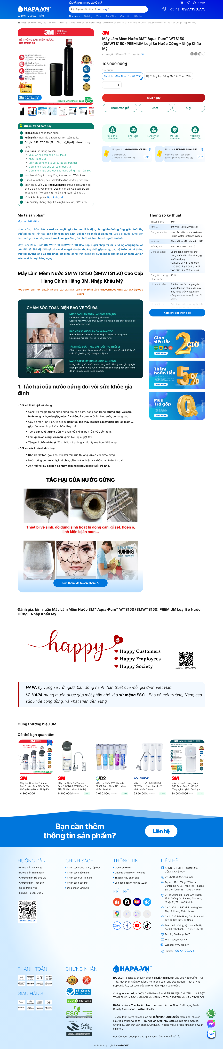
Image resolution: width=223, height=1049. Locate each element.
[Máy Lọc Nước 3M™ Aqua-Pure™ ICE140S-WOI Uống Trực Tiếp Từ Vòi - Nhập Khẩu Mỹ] (73, 757)
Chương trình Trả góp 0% (32, 877)
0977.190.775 (193, 9)
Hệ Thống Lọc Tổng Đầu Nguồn (167, 981)
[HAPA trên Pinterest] (135, 912)
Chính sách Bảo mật (77, 882)
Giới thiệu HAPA (123, 867)
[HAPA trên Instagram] (125, 912)
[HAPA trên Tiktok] (145, 923)
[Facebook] (125, 923)
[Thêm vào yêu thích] (203, 54)
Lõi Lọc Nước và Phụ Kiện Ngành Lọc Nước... (154, 985)
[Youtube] (135, 923)
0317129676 (186, 876)
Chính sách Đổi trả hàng (80, 877)
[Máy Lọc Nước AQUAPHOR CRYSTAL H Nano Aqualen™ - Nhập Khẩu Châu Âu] (149, 757)
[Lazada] (137, 901)
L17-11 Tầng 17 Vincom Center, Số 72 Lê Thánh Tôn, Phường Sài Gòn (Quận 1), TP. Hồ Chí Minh (184, 886)
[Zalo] (115, 923)
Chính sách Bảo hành (78, 872)
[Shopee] (117, 901)
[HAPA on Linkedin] (145, 912)
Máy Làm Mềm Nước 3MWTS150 (122, 76)
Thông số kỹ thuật (165, 215)
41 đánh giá (107, 54)
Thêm (119, 108)
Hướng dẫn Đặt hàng (30, 867)
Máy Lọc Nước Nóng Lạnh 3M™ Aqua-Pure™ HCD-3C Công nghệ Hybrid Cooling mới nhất (187, 786)
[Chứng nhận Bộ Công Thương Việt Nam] (78, 991)
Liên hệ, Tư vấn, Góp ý (31, 892)
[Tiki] (147, 901)
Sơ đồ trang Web (28, 887)
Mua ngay (154, 97)
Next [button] (202, 757)
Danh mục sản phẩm (32, 16)
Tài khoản (200, 2)
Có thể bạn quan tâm (36, 735)
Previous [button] (20, 757)
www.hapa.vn (182, 944)
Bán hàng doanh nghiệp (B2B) (131, 882)
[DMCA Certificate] (78, 1000)
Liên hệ (138, 16)
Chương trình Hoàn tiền (31, 882)
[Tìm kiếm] (73, 9)
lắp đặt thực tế (55, 197)
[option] (36, 769)
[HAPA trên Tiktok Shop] (127, 901)
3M (142, 54)
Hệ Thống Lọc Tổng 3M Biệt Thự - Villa (168, 76)
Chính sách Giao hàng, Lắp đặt (83, 867)
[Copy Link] (192, 54)
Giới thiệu (125, 16)
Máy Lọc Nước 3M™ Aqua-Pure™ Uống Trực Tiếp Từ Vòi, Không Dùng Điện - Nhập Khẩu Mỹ (35, 786)
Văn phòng (142, 1024)
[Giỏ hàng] (182, 3)
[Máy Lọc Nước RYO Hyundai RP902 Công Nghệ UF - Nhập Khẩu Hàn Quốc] (111, 757)
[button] (91, 63)
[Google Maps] (115, 912)
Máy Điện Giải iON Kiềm (133, 981)
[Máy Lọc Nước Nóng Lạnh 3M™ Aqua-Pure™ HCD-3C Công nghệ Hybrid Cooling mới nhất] (187, 757)
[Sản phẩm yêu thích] (188, 2)
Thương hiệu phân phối (127, 877)
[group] (56, 66)
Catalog (88, 16)
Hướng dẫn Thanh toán (31, 872)
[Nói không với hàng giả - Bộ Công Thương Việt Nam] (87, 980)
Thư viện (74, 16)
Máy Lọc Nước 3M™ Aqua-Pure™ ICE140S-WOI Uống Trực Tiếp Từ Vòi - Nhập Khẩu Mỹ (73, 786)
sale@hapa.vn (179, 939)
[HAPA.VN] (34, 9)
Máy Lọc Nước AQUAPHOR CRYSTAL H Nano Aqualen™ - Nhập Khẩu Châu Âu (148, 786)
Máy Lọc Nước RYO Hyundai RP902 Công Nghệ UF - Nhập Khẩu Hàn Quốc (111, 786)
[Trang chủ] (19, 22)
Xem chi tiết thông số (177, 312)
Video (99, 16)
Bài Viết (110, 16)
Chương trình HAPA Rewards (130, 872)
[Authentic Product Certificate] (72, 980)
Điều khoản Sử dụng (78, 887)
